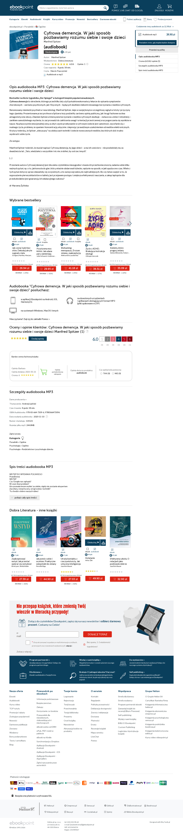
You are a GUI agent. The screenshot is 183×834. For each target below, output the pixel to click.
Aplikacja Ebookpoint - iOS (48, 752)
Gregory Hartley (18, 255)
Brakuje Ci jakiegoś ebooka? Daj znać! (97, 672)
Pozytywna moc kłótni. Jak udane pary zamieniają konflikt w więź (44, 252)
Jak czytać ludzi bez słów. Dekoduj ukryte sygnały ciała (22, 250)
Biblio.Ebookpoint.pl (135, 812)
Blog (11, 744)
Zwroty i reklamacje (99, 712)
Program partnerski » (39, 660)
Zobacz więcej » (24, 651)
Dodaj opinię (37, 338)
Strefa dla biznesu (126, 696)
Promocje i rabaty (17, 712)
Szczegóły (151, 65)
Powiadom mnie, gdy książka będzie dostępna (157, 43)
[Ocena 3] (58, 64)
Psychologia (14, 445)
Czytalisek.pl (92, 812)
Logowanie (68, 696)
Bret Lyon (15, 566)
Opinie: (81, 64)
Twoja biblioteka (71, 712)
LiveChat (95, 736)
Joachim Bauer (66, 566)
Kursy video (57, 19)
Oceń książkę (69, 720)
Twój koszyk (69, 704)
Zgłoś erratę (14, 434)
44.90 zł (48, 579)
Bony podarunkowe (18, 736)
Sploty (109, 812)
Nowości (81, 19)
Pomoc (45, 319)
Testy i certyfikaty (17, 740)
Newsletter (69, 724)
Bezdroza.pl (152, 806)
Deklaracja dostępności (101, 708)
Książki (46, 19)
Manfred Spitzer (58, 57)
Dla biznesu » (35, 672)
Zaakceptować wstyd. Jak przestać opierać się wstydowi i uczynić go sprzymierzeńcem (21, 563)
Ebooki (24, 19)
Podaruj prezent (165, 19)
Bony (149, 19)
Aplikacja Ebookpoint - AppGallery (46, 757)
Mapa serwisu (97, 732)
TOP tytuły (14, 708)
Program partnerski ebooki (130, 704)
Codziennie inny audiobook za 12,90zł (153, 26)
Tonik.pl (167, 822)
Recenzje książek (98, 728)
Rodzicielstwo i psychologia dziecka (37, 449)
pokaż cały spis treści (26, 497)
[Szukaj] (105, 8)
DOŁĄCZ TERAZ (97, 634)
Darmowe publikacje (18, 724)
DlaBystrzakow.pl (134, 806)
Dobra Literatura (65, 60)
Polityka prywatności (100, 704)
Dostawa (95, 716)
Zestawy (13, 728)
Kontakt (94, 696)
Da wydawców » (136, 660)
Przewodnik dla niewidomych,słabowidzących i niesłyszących (44, 719)
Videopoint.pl (52, 812)
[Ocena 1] (52, 64)
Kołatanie (90, 558)
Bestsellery (92, 19)
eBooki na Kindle (44, 737)
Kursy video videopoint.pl (156, 737)
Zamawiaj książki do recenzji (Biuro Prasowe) (129, 709)
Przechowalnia (70, 708)
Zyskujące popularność (19, 716)
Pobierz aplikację (134, 19)
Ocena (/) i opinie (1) (149, 61)
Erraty (93, 724)
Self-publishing (124, 715)
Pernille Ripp (41, 566)
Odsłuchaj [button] (18, 232)
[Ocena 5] (64, 64)
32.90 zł (122, 579)
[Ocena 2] (55, 64)
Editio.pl (110, 806)
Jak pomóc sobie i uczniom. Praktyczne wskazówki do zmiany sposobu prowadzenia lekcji (46, 563)
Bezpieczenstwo (44, 703)
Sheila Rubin (24, 566)
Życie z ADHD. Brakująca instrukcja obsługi (95, 251)
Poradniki (13, 442)
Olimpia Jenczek (92, 256)
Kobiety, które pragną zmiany (117, 249)
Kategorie (14, 19)
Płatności (95, 720)
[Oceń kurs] (19, 338)
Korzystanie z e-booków (47, 711)
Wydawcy (13, 732)
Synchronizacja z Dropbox (48, 741)
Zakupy (40, 707)
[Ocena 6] (67, 64)
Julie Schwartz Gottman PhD (47, 256)
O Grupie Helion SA (154, 696)
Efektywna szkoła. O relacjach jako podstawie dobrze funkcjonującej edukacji (119, 563)
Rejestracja (69, 700)
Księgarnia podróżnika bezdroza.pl (155, 725)
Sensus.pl (91, 806)
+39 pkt (67, 52)
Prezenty (68, 716)
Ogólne (22, 442)
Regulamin (95, 700)
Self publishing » (136, 672)
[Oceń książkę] (60, 64)
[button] (130, 223)
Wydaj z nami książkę (127, 719)
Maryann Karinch (31, 255)
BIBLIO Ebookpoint (127, 723)
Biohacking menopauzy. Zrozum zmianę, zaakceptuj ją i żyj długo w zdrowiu (71, 252)
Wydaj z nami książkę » (90, 660)
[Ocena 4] (61, 64)
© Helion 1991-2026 (17, 827)
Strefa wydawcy (125, 700)
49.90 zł (97, 578)
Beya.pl (70, 812)
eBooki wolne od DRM (46, 727)
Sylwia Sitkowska (116, 253)
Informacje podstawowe (47, 699)
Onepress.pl (72, 806)
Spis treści (151, 70)
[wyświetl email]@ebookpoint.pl (82, 825)
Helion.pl (50, 806)
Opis (149, 56)
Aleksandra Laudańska (69, 255)
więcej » (69, 646)
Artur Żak (89, 560)
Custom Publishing (126, 727)
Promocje (70, 19)
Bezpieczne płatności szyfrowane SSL (33, 795)
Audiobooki (35, 19)
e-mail (19, 634)
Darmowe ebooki (108, 19)
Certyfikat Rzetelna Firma (156, 700)
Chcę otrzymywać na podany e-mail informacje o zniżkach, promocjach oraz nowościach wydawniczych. (54, 644)
